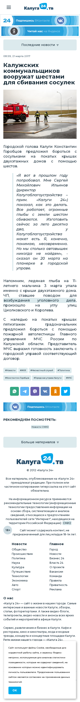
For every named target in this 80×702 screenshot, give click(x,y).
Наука (16, 562)
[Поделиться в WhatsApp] (14, 391)
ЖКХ (23, 370)
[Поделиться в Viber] (35, 391)
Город (54, 549)
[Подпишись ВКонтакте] (40, 406)
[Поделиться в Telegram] (24, 391)
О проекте (57, 567)
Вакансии (56, 571)
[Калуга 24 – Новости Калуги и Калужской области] (38, 6)
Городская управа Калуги (48, 378)
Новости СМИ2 (40, 426)
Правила (56, 580)
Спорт (16, 589)
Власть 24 (56, 562)
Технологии (20, 576)
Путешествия (21, 571)
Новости (11, 370)
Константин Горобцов (17, 378)
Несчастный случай (42, 370)
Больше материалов (38, 442)
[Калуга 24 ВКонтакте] (40, 20)
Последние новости (38, 45)
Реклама (56, 589)
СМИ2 (67, 523)
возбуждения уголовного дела (40, 300)
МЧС (69, 378)
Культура (18, 567)
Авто (15, 585)
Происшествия (22, 554)
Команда (56, 576)
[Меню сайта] (9, 7)
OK (14, 690)
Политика (64, 370)
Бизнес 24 (57, 558)
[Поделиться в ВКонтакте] (45, 391)
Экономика (20, 580)
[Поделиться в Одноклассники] (55, 391)
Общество (19, 549)
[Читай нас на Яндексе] (40, 31)
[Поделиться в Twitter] (65, 391)
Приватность (58, 585)
